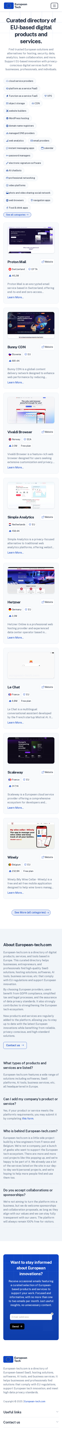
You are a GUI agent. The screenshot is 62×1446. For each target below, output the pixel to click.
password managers (19, 155)
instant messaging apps (21, 148)
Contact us (13, 1045)
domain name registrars (21, 125)
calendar (48, 148)
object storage (16, 103)
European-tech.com (34, 1401)
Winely (12, 857)
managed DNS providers (21, 133)
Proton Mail (16, 262)
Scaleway (15, 772)
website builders (17, 111)
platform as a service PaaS (22, 88)
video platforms (16, 185)
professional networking (21, 178)
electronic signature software (24, 163)
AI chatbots (14, 170)
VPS (49, 96)
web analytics (16, 140)
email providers (41, 140)
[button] (57, 1413)
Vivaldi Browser (19, 432)
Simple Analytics (20, 517)
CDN (37, 103)
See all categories (15, 214)
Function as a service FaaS (23, 96)
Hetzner (14, 602)
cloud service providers (20, 81)
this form (27, 1118)
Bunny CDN (16, 347)
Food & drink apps (18, 207)
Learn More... (15, 297)
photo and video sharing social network (29, 193)
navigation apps (41, 200)
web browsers (16, 200)
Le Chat (13, 687)
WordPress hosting (18, 118)
